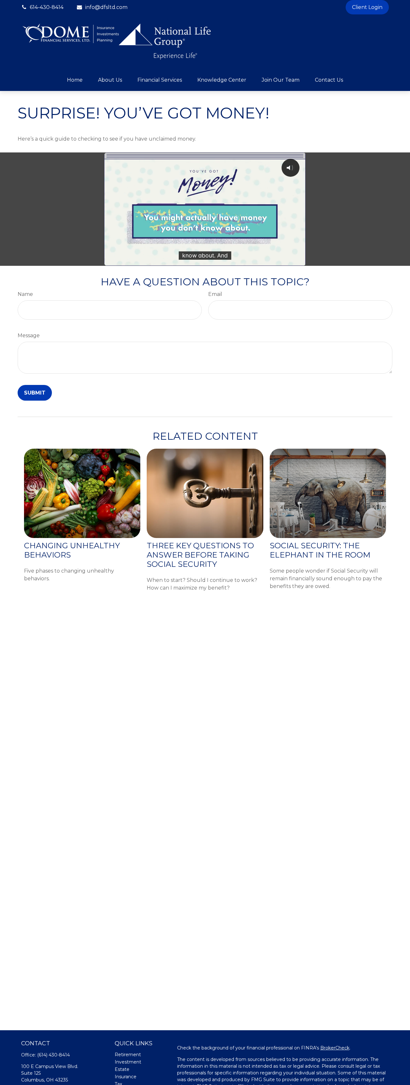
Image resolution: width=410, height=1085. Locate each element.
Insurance (125, 1077)
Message (29, 335)
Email (215, 294)
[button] (74, 79)
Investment (128, 1062)
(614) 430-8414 (53, 1055)
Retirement (128, 1054)
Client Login (367, 7)
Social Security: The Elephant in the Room (320, 550)
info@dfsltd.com (106, 7)
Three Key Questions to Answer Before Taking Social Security (200, 555)
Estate (122, 1069)
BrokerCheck (334, 1048)
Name (25, 294)
